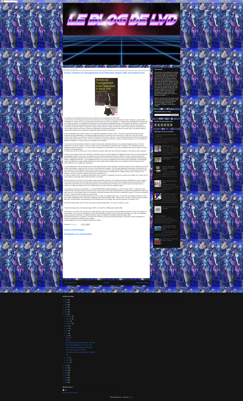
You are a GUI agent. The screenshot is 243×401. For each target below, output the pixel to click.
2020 (66, 314)
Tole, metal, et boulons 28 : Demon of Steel (170, 239)
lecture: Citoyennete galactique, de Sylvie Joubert (168, 168)
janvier (68, 362)
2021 (66, 312)
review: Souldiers (160, 216)
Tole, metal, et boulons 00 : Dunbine (76, 350)
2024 (66, 304)
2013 (66, 380)
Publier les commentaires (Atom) (110, 287)
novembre (69, 319)
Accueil (106, 282)
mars (67, 357)
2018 (66, 368)
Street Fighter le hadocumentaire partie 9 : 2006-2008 (80, 342)
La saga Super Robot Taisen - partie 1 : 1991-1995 (169, 227)
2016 (66, 372)
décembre (69, 316)
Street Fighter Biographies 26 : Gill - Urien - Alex (79, 345)
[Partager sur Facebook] (87, 224)
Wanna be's (69, 337)
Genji (67, 354)
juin (67, 331)
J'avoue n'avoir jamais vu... (170, 194)
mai (67, 333)
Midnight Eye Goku (168, 146)
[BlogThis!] (84, 224)
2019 (66, 365)
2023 (66, 307)
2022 (66, 309)
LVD (66, 390)
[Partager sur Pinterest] (89, 224)
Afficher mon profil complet (70, 392)
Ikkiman (68, 340)
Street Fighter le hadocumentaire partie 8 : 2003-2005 (80, 352)
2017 (66, 370)
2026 (66, 300)
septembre (69, 323)
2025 (66, 302)
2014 (66, 377)
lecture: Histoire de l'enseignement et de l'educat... (79, 347)
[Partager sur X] (85, 224)
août (67, 326)
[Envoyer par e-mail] (82, 224)
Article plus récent (70, 282)
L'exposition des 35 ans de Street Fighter (170, 158)
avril (67, 335)
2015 (66, 375)
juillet (67, 328)
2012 (66, 382)
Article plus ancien (142, 282)
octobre (68, 321)
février (68, 360)
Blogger (131, 397)
